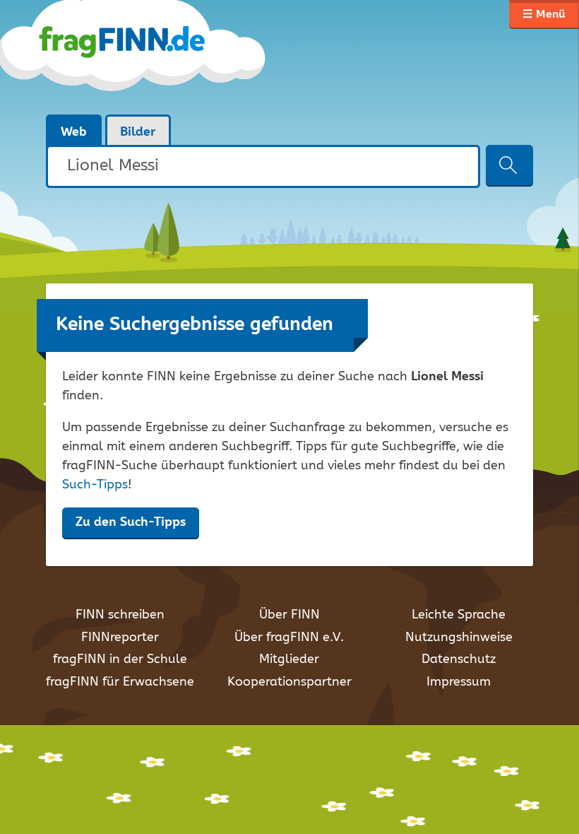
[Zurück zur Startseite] (157, 56)
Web (74, 132)
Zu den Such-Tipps (131, 522)
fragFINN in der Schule (120, 659)
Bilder (138, 132)
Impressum (458, 682)
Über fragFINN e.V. (289, 637)
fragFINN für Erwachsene (120, 682)
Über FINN (289, 615)
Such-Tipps (95, 485)
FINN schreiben (120, 615)
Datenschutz (459, 659)
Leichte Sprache (459, 615)
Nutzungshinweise (459, 637)
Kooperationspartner (289, 682)
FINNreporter (120, 637)
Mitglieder (289, 659)
